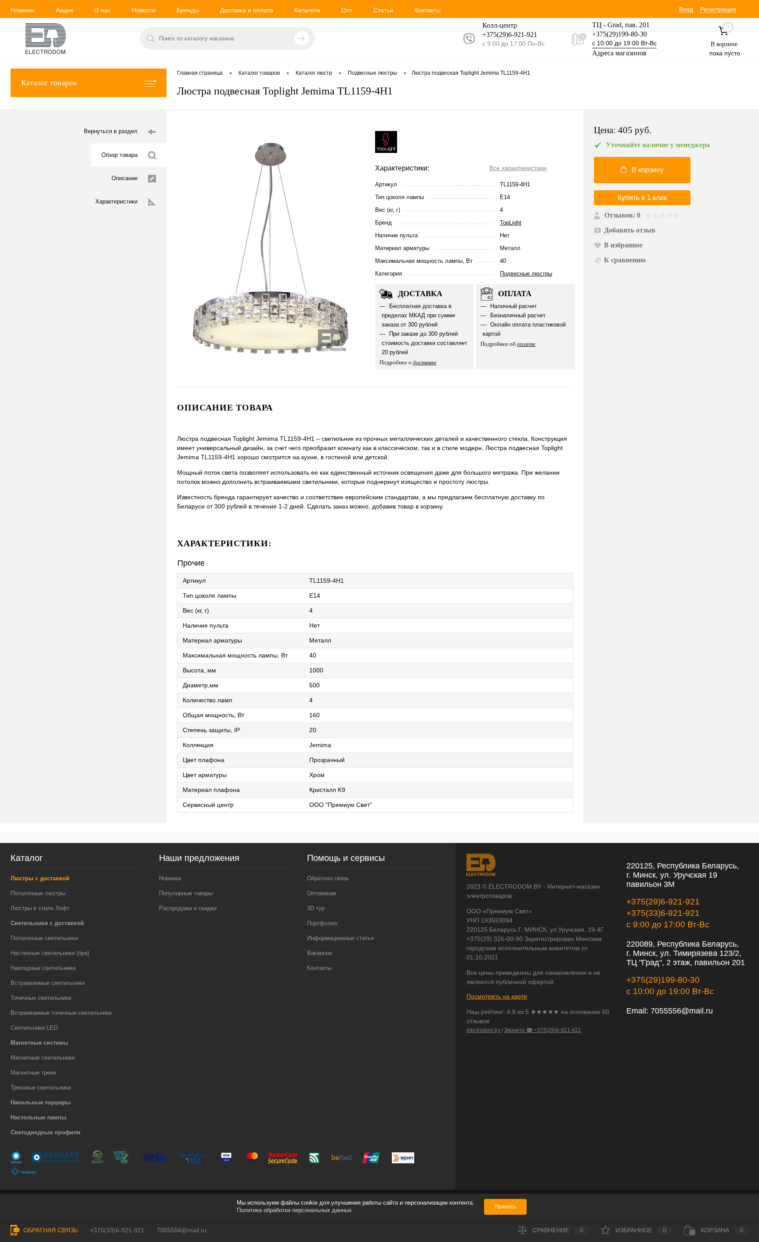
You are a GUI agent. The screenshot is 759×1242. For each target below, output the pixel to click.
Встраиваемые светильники (48, 983)
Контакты (427, 10)
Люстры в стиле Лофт (40, 908)
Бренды (188, 10)
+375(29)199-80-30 (619, 34)
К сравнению (625, 260)
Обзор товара (119, 155)
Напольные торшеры (41, 1102)
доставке (425, 362)
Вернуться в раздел (110, 131)
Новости (143, 10)
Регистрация (718, 9)
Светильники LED (34, 1027)
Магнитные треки (33, 1072)
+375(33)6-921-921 (663, 913)
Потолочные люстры (38, 893)
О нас (102, 10)
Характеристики (116, 201)
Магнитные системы (39, 1042)
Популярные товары (186, 893)
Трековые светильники (41, 1087)
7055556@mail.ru (682, 1010)
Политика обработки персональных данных (294, 1210)
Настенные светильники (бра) (50, 953)
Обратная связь (328, 878)
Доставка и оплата (246, 10)
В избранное (623, 245)
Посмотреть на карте (496, 996)
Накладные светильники (43, 968)
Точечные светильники (41, 998)
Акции (64, 10)
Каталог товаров (49, 82)
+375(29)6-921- (504, 34)
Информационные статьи (340, 938)
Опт (346, 10)
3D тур (316, 908)
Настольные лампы (38, 1117)
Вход (686, 9)
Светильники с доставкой (47, 923)
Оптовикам (321, 893)
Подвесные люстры (526, 273)
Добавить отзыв (629, 230)
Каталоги (307, 10)
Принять (505, 1207)
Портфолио (322, 923)
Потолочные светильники (44, 938)
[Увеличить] (271, 248)
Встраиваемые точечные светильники (61, 1013)
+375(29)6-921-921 (663, 901)
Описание (124, 178)
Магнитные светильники (43, 1057)
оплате (526, 344)
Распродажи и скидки (188, 908)
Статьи (383, 10)
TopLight (510, 222)
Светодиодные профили (45, 1132)
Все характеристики (517, 167)
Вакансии (319, 953)
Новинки (23, 10)
